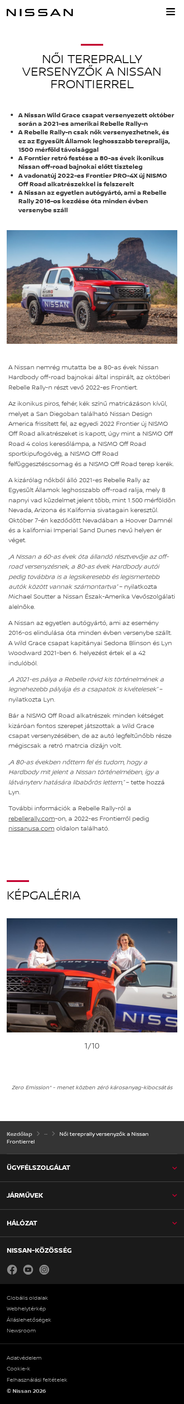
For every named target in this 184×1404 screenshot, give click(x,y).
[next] (173, 1004)
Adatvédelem (24, 1357)
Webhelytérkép (26, 1308)
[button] (170, 11)
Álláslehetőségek (29, 1319)
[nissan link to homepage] (40, 12)
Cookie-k (18, 1368)
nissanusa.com (31, 828)
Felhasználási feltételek (37, 1379)
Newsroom (21, 1330)
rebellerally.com (31, 818)
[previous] (11, 1004)
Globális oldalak (27, 1297)
